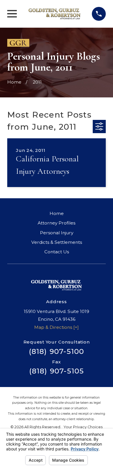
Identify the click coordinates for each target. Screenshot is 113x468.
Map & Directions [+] (56, 327)
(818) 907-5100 (56, 351)
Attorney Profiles (56, 223)
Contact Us (56, 251)
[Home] (54, 13)
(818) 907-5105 (56, 371)
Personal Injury (56, 232)
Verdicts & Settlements (56, 242)
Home (57, 213)
